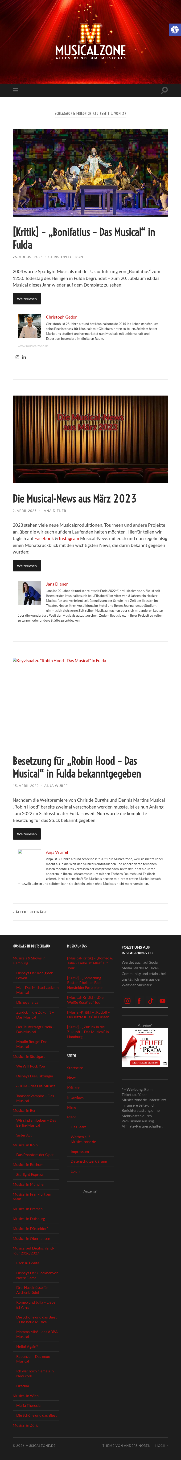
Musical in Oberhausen (31, 1238)
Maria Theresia (28, 1405)
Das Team (78, 1126)
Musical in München (29, 1184)
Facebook (44, 538)
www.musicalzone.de (33, 346)
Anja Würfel (57, 786)
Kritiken (73, 1087)
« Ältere (30, 912)
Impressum (80, 1151)
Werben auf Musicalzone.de (83, 1139)
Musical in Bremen (28, 1208)
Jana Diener (54, 511)
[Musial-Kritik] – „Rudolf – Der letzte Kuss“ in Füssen (88, 1014)
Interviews (75, 1097)
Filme (71, 1107)
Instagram (69, 538)
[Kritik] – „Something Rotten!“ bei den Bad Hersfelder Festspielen (85, 982)
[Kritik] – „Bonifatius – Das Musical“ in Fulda (84, 238)
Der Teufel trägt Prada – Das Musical (35, 1029)
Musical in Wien (26, 1395)
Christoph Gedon (65, 257)
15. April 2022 (26, 786)
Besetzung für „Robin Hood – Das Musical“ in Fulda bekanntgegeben (77, 767)
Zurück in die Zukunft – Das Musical (35, 1014)
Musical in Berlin (26, 1110)
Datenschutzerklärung (89, 1161)
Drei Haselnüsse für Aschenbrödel (32, 1290)
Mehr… (73, 1117)
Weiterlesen (27, 298)
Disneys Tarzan (28, 1002)
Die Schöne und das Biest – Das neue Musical (36, 1319)
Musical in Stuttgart (29, 1056)
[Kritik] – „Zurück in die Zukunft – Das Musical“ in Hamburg (88, 1032)
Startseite (75, 1068)
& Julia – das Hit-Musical (36, 1086)
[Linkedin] (24, 357)
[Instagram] (17, 357)
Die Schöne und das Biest (36, 1415)
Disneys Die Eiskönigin (34, 1076)
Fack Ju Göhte (27, 1263)
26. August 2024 (28, 257)
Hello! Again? (27, 1346)
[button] (175, 30)
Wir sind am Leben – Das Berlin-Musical (36, 1123)
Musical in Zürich (27, 1425)
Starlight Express (30, 1174)
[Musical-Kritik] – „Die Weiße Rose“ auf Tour (85, 999)
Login (75, 1171)
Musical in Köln (25, 1145)
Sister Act (24, 1135)
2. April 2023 (25, 511)
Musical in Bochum (28, 1164)
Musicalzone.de (41, 1446)
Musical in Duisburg (29, 1218)
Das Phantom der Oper (35, 1155)
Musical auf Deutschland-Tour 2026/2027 (33, 1250)
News (71, 1077)
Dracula (22, 1385)
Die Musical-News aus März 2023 (75, 498)
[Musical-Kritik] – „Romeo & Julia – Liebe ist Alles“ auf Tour (90, 963)
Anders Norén (137, 1446)
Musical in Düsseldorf (30, 1228)
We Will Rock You (30, 1066)
